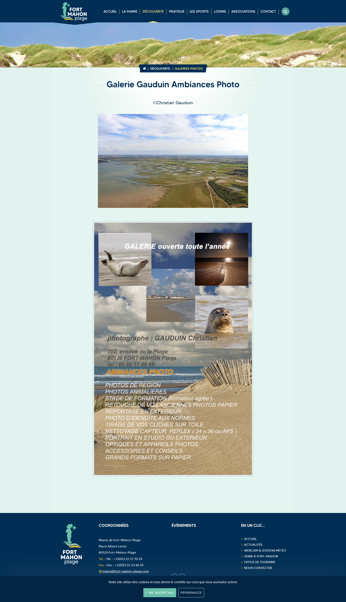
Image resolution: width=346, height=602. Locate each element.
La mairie (129, 11)
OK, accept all (161, 592)
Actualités (253, 545)
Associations (243, 11)
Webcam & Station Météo (265, 550)
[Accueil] (144, 68)
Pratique (176, 11)
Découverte (153, 11)
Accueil (110, 11)
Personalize (191, 592)
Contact (268, 11)
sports (199, 11)
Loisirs (220, 11)
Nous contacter (258, 568)
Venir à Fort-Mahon (261, 556)
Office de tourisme (259, 562)
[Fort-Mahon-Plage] (75, 11)
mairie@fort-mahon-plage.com (126, 571)
